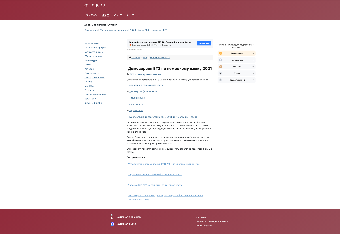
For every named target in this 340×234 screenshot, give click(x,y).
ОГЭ (116, 14)
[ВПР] (132, 15)
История (89, 69)
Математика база (93, 52)
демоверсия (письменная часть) (146, 85)
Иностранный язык (94, 77)
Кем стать (91, 14)
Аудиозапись (136, 110)
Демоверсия (91, 30)
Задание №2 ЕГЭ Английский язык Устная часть (155, 185)
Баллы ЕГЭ (90, 98)
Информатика (91, 73)
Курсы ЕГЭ (143, 30)
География (89, 90)
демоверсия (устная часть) (143, 91)
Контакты (201, 217)
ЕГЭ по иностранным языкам (145, 74)
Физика (88, 81)
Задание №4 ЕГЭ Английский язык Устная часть (155, 174)
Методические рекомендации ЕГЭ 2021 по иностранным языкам (163, 164)
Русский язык (91, 43)
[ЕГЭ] (107, 15)
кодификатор (136, 104)
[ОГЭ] (120, 15)
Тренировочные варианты (114, 30)
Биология (89, 86)
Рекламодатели (204, 225)
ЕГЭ (104, 14)
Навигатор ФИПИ (160, 30)
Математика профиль (95, 47)
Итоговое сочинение (95, 94)
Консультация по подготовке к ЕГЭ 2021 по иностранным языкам (164, 117)
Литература (90, 60)
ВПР (128, 14)
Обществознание (93, 56)
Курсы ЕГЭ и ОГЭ (93, 103)
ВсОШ (133, 30)
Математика (237, 60)
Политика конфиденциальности (212, 221)
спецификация (137, 97)
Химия (87, 64)
